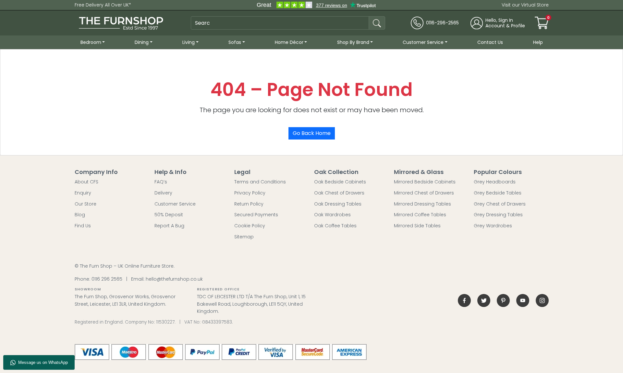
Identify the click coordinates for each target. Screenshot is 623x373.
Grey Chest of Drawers (500, 204)
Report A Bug (169, 225)
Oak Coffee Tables (335, 225)
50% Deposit (168, 214)
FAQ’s (160, 182)
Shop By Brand (353, 42)
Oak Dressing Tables (337, 204)
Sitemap (244, 236)
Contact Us (490, 42)
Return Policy (248, 204)
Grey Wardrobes (493, 225)
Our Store (85, 204)
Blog (80, 214)
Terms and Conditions (260, 182)
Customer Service (423, 42)
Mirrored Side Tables (417, 225)
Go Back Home (312, 133)
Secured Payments (256, 214)
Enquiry (83, 193)
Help (538, 42)
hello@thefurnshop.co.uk (174, 279)
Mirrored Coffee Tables (420, 214)
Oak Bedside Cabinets (340, 182)
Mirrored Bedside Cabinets (425, 182)
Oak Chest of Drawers (339, 193)
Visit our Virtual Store (525, 5)
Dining (142, 42)
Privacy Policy (249, 193)
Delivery (163, 193)
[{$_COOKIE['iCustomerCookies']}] (542, 300)
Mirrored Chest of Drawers (424, 193)
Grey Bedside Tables (497, 193)
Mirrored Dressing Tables (422, 204)
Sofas (234, 42)
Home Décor (289, 42)
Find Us (83, 225)
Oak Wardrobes (332, 214)
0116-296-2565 (442, 23)
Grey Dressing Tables (498, 214)
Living (188, 42)
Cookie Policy (249, 225)
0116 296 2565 (107, 279)
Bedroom (90, 42)
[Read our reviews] (316, 5)
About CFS (86, 182)
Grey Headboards (495, 182)
